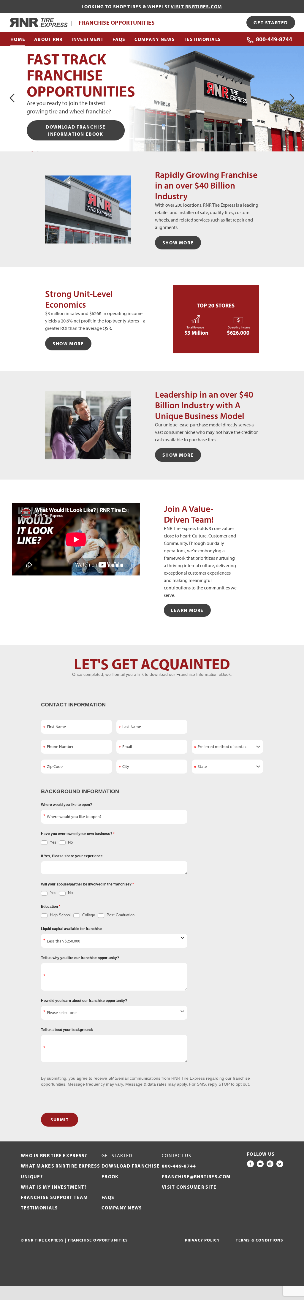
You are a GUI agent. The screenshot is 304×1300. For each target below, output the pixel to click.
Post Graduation (119, 915)
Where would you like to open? (66, 805)
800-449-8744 (274, 39)
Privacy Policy (202, 1240)
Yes (52, 842)
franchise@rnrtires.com (196, 1176)
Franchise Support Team (54, 1197)
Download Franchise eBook (131, 1171)
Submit (59, 1119)
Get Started (271, 23)
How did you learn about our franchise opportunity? (84, 1001)
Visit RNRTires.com (196, 7)
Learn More (187, 610)
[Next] (291, 98)
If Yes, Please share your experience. (72, 856)
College (88, 915)
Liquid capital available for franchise (71, 929)
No (70, 842)
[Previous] (12, 98)
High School (60, 915)
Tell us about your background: (67, 1030)
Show (178, 243)
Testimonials (39, 1208)
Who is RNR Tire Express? (54, 1155)
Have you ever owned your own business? (77, 834)
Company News (122, 1208)
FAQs (108, 1197)
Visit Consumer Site (189, 1187)
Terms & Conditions (259, 1240)
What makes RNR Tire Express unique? (60, 1171)
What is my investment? (54, 1187)
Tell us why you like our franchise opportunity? (80, 958)
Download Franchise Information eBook (76, 130)
